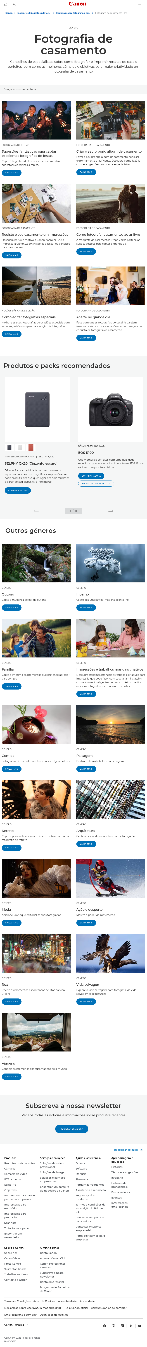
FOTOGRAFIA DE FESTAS (15, 145)
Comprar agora (17, 490)
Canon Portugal (14, 1324)
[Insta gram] (113, 1325)
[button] (96, 484)
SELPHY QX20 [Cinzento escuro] (31, 463)
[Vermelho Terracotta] (30, 447)
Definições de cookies (54, 1314)
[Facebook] (104, 1325)
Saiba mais (11, 173)
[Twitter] (131, 1325)
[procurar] (14, 4)
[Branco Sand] (20, 447)
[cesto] (6, 4)
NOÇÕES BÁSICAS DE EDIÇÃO (18, 310)
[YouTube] (139, 1325)
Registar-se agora (72, 1129)
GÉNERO (73, 27)
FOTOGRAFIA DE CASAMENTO (93, 145)
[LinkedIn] (122, 1325)
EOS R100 (86, 453)
